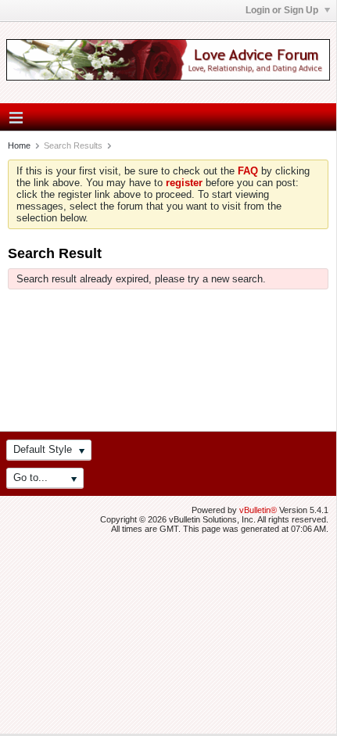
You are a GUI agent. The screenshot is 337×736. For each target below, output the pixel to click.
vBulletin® (258, 510)
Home (19, 145)
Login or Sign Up (283, 10)
